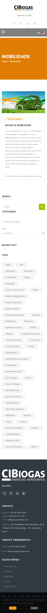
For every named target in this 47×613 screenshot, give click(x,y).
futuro (28, 377)
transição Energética (14, 446)
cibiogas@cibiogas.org (18, 520)
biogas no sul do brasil (15, 289)
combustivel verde (13, 340)
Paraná (8, 421)
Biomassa (36, 315)
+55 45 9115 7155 (17, 516)
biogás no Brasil (12, 308)
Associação (28, 271)
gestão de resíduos (14, 396)
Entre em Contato (24, 15)
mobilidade (15, 61)
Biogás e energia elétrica (15, 296)
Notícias (8, 233)
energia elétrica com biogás (17, 359)
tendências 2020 (12, 440)
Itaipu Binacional (12, 402)
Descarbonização (12, 346)
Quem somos (10, 586)
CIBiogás (9, 333)
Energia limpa (11, 365)
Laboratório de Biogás (15, 409)
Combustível (35, 340)
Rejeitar (34, 608)
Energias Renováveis (14, 371)
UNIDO (33, 446)
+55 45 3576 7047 (18, 513)
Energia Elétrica (12, 352)
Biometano (28, 321)
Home (4, 61)
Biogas (27, 277)
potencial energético (14, 428)
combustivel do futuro (30, 333)
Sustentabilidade (13, 434)
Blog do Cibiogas (11, 222)
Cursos (7, 581)
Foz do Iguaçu (11, 377)
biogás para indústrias (15, 315)
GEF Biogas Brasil (12, 390)
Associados (10, 271)
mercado (27, 415)
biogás (35, 289)
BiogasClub (9, 576)
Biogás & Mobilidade (18, 125)
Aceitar (13, 608)
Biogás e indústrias (13, 302)
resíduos (35, 428)
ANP (21, 264)
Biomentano (11, 321)
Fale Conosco (10, 566)
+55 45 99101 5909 (17, 546)
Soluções (8, 571)
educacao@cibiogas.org (18, 551)
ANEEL (8, 264)
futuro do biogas (13, 384)
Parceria (23, 421)
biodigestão (11, 277)
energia (31, 346)
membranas (10, 415)
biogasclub (10, 283)
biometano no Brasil (14, 327)
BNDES (33, 327)
